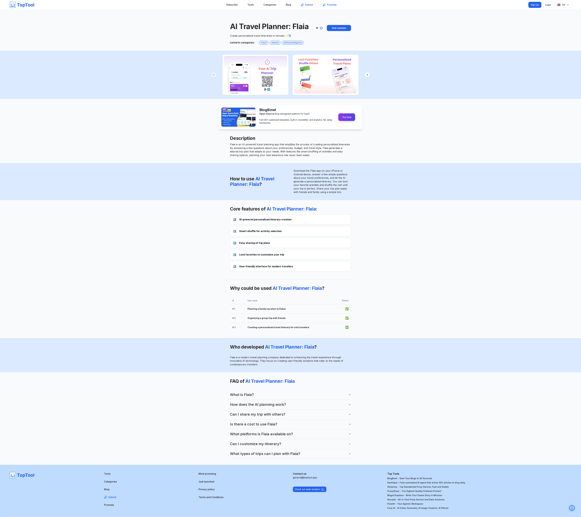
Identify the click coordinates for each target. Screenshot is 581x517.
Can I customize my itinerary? (255, 444)
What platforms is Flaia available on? (261, 434)
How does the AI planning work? (258, 404)
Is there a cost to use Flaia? (253, 424)
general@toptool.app (305, 477)
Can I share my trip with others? (257, 414)
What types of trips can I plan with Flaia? (265, 453)
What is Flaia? (242, 394)
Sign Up (535, 4)
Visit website (339, 28)
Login (548, 4)
